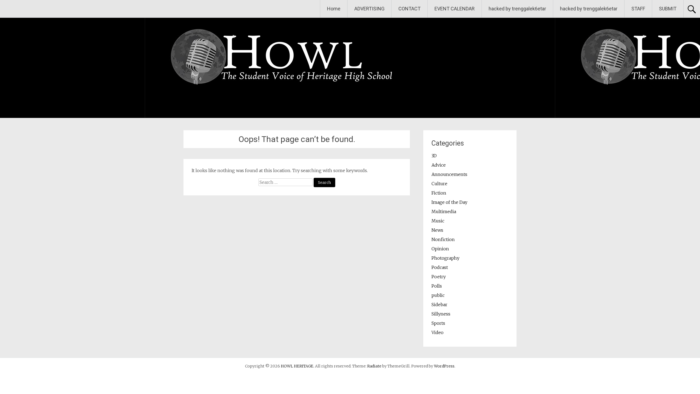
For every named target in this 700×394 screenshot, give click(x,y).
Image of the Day (449, 202)
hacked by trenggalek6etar (517, 8)
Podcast (439, 267)
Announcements (449, 174)
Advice (438, 165)
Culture (439, 183)
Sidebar (439, 304)
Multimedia (443, 211)
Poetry (438, 276)
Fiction (438, 193)
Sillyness (440, 314)
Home (333, 8)
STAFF (638, 8)
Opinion (440, 248)
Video (437, 332)
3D (434, 155)
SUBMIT (667, 8)
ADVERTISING (369, 8)
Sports (438, 323)
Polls (436, 286)
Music (437, 221)
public (438, 295)
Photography (445, 258)
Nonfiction (443, 239)
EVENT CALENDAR (454, 8)
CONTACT (409, 8)
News (437, 230)
